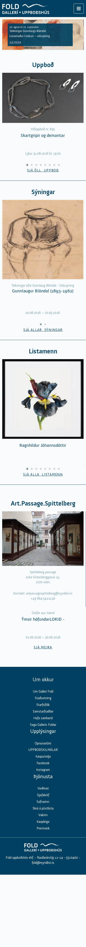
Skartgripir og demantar (43, 135)
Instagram (43, 849)
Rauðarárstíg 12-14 (49, 937)
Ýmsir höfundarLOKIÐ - (43, 698)
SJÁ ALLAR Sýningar (43, 330)
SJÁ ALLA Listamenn (43, 474)
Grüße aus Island (43, 693)
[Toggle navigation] (79, 9)
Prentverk (43, 908)
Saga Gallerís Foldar (43, 804)
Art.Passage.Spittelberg (43, 503)
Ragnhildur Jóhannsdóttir (42, 445)
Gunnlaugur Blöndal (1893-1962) (42, 290)
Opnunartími (43, 823)
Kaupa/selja (43, 836)
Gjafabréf (43, 875)
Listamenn (43, 351)
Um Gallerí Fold (43, 771)
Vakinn (43, 894)
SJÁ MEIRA (15, 42)
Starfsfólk (43, 784)
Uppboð (43, 65)
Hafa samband (43, 797)
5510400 (72, 937)
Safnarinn (43, 881)
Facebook (43, 843)
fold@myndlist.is (43, 942)
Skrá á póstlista (43, 888)
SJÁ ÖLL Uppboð (43, 170)
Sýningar (43, 192)
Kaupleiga (43, 901)
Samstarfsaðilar (43, 791)
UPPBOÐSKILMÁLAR (43, 829)
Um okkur (43, 759)
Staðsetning (43, 778)
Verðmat (43, 868)
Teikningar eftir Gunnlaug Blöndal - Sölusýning (42, 285)
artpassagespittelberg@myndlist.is (49, 593)
